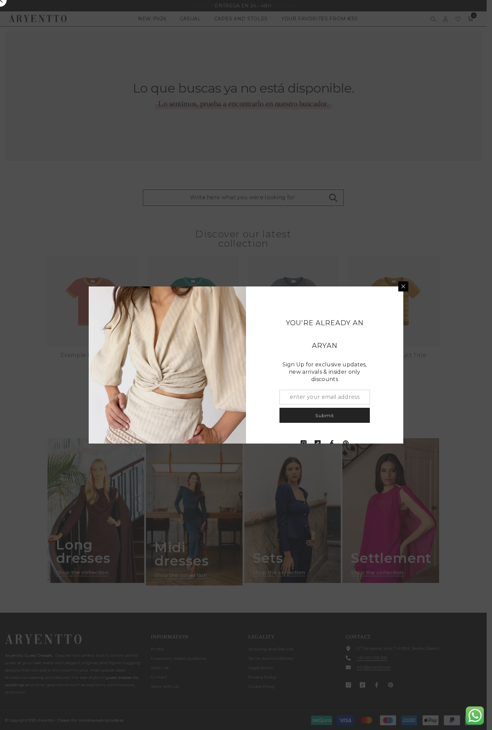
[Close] (403, 286)
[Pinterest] (346, 443)
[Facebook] (332, 443)
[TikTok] (318, 443)
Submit (324, 415)
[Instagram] (304, 443)
